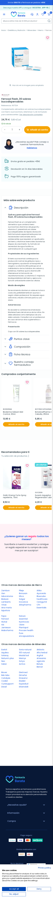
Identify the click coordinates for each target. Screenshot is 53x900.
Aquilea (5, 652)
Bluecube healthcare (42, 597)
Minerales (31, 30)
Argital (40, 655)
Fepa (3, 616)
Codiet (4, 681)
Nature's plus (7, 658)
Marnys (22, 658)
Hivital (4, 621)
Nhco (21, 596)
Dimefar (23, 675)
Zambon (5, 590)
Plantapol (23, 627)
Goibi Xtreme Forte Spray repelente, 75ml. (15, 496)
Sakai (4, 664)
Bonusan (23, 593)
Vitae (4, 604)
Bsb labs (5, 675)
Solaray (5, 655)
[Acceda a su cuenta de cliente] (37, 14)
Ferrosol (5, 618)
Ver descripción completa (31, 114)
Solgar (22, 599)
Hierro (40, 30)
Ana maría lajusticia (6, 609)
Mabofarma (7, 630)
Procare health (26, 630)
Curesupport (7, 683)
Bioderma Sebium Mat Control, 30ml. (13, 413)
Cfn (38, 604)
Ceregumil (42, 602)
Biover (4, 672)
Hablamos (32, 147)
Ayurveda (41, 593)
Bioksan (5, 599)
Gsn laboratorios (7, 595)
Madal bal (24, 655)
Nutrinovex (24, 621)
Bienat (40, 666)
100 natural (24, 652)
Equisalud (23, 683)
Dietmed (23, 672)
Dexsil (4, 686)
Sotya (22, 661)
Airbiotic (40, 649)
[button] (49, 14)
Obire (21, 624)
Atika (39, 590)
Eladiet (22, 681)
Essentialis (41, 607)
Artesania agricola (41, 659)
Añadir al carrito (39, 129)
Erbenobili (23, 686)
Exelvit (4, 649)
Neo (3, 661)
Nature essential (23, 617)
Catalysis (5, 678)
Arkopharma (25, 604)
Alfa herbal (42, 652)
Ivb (2, 624)
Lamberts (6, 602)
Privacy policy (44, 868)
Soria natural (25, 649)
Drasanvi (23, 678)
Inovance (23, 602)
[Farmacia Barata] (18, 14)
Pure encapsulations (26, 634)
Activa (22, 664)
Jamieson (6, 627)
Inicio (3, 30)
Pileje (21, 590)
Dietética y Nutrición (16, 30)
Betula (40, 664)
